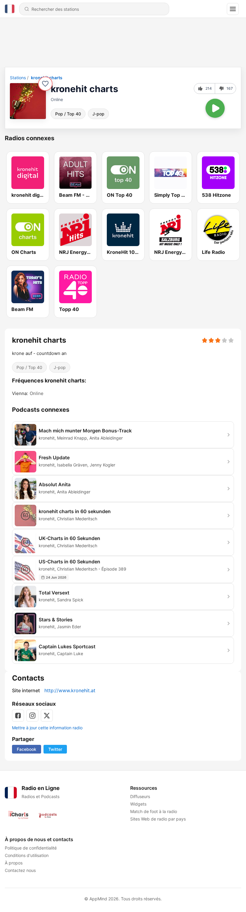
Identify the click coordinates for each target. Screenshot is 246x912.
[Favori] (45, 84)
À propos (13, 862)
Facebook (26, 749)
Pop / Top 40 (68, 113)
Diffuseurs (140, 796)
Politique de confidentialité (31, 847)
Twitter (55, 749)
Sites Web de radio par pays (158, 818)
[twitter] (47, 716)
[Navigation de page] (233, 9)
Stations (18, 77)
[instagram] (32, 716)
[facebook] (18, 716)
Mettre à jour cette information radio (47, 727)
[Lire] (215, 108)
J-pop (98, 113)
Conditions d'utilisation (27, 855)
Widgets (138, 803)
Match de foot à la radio (153, 811)
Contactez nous (20, 870)
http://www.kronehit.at (69, 690)
